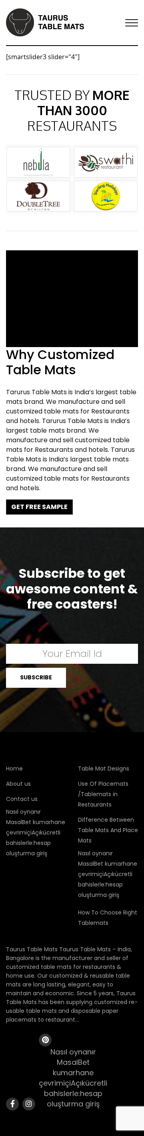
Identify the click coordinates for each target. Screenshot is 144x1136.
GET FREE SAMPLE (39, 506)
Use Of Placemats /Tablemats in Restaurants (103, 794)
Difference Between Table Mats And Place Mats (108, 830)
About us (18, 784)
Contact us (22, 799)
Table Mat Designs (103, 769)
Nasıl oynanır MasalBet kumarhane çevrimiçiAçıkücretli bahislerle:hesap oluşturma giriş (35, 832)
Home (14, 769)
